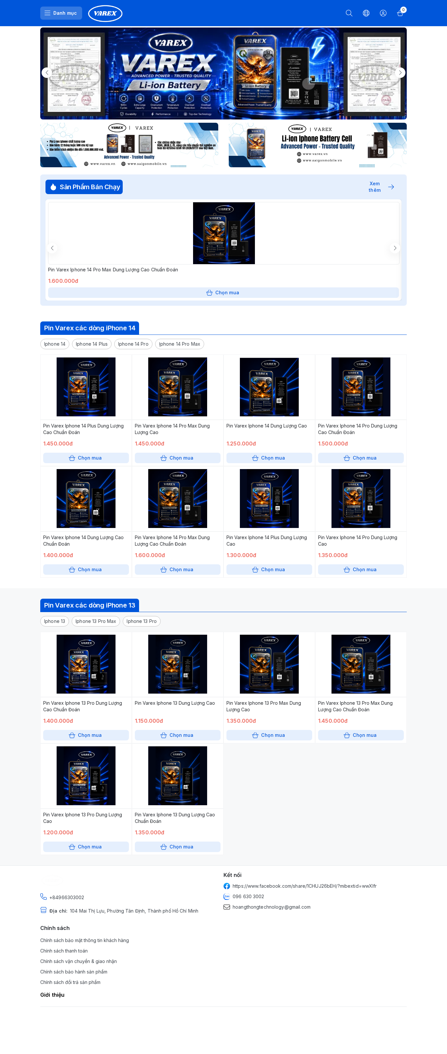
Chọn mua (227, 292)
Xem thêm (375, 187)
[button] (54, 344)
